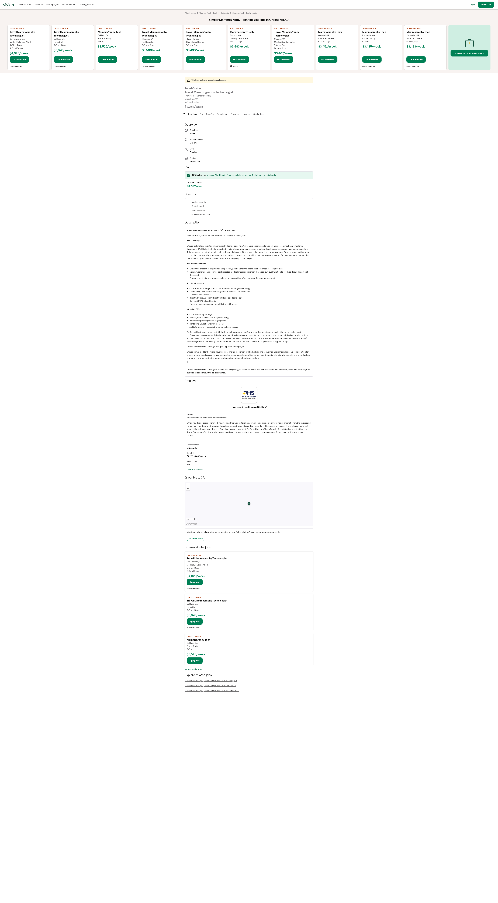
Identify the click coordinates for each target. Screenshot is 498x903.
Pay (201, 114)
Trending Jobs (85, 4)
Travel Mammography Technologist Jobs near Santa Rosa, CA (212, 690)
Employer (235, 114)
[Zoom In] (188, 485)
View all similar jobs (193, 669)
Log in (472, 4)
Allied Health (190, 13)
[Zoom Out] (188, 488)
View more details (195, 469)
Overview (192, 114)
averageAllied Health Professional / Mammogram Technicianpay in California (241, 175)
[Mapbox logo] (191, 524)
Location (246, 114)
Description (222, 114)
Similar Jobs (258, 114)
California (224, 13)
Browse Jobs (25, 4)
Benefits (210, 114)
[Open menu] (184, 114)
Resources (67, 4)
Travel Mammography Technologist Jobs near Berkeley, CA (211, 680)
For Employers (52, 4)
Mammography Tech (208, 13)
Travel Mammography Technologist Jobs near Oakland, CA (210, 685)
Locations (38, 4)
